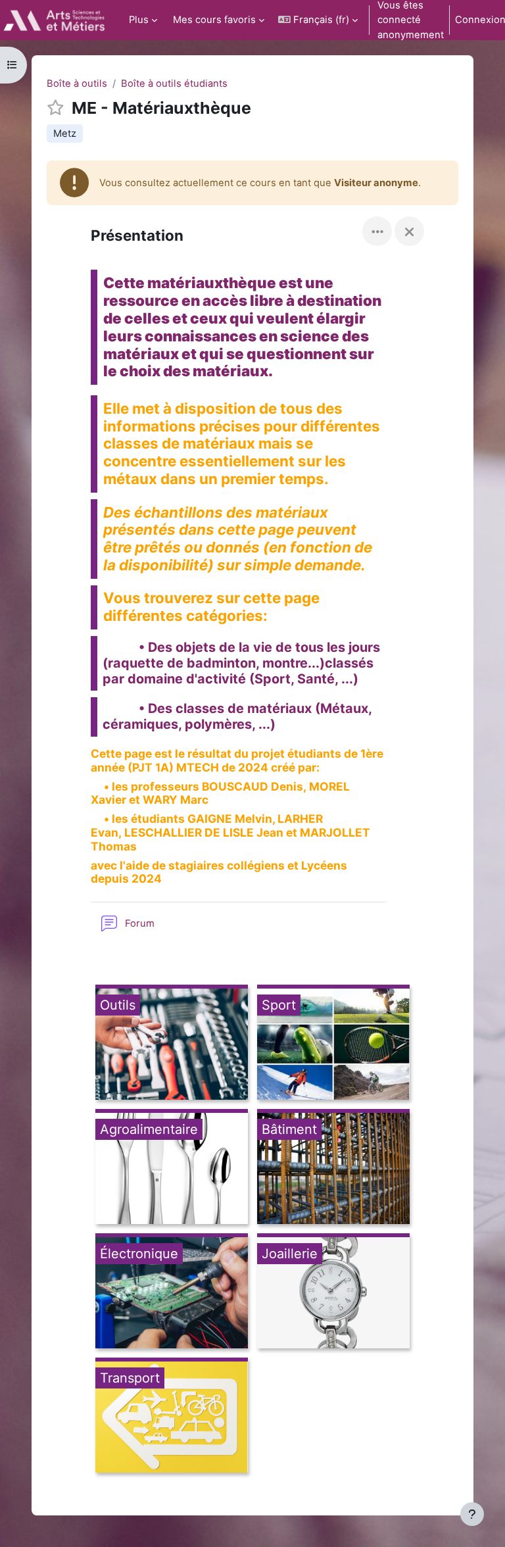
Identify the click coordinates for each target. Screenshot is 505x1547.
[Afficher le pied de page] (472, 1514)
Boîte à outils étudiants (174, 83)
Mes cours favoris (214, 20)
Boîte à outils (77, 83)
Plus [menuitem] (139, 20)
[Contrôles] (377, 231)
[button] (318, 20)
